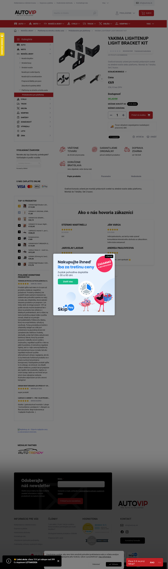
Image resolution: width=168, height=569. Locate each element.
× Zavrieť (109, 256)
